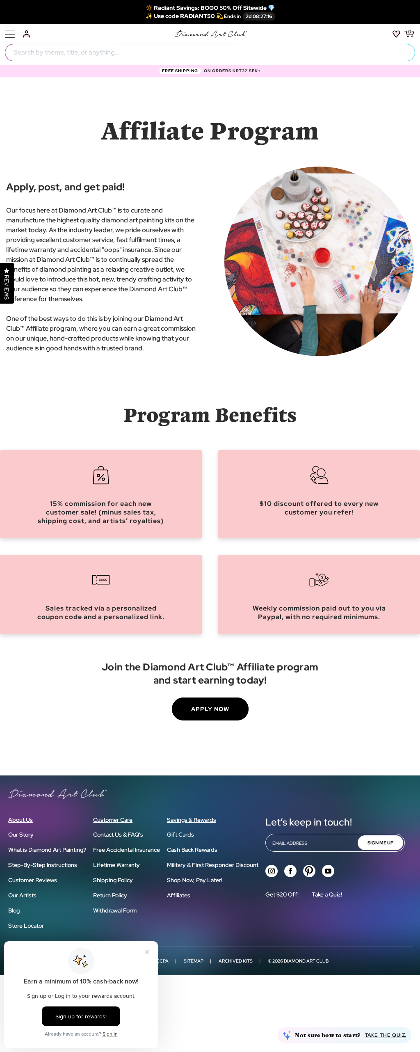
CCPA (162, 961)
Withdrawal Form (115, 910)
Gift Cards (180, 834)
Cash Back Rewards (192, 849)
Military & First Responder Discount (212, 865)
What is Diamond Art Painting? (47, 849)
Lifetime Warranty (116, 865)
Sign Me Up (380, 843)
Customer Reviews (32, 880)
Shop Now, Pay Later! (194, 880)
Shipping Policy (113, 880)
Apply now (210, 709)
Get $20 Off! (282, 894)
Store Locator (26, 925)
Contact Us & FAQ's (118, 834)
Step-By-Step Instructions (42, 865)
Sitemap (193, 961)
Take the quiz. (385, 1035)
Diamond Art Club (306, 961)
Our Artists (22, 895)
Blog (14, 910)
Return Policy (110, 895)
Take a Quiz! (327, 894)
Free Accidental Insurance (126, 849)
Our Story (21, 834)
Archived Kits (236, 961)
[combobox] (210, 52)
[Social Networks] (271, 871)
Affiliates (178, 895)
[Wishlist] (396, 34)
